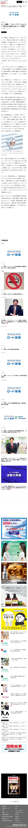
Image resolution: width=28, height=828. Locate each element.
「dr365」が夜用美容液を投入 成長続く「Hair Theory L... (18, 659)
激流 (3, 810)
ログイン (19, 1)
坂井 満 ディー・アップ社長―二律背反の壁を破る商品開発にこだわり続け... (18, 703)
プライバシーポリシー (19, 822)
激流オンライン (5, 812)
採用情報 (17, 814)
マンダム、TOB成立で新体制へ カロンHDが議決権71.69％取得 (18, 712)
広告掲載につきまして (19, 812)
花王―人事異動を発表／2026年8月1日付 (18, 668)
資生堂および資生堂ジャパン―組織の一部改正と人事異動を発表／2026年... (18, 694)
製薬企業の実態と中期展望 (7, 816)
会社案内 (17, 816)
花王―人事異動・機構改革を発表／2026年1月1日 (17, 677)
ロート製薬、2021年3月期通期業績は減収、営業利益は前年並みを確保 (13, 404)
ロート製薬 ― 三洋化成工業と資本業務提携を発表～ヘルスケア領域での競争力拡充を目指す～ (14, 431)
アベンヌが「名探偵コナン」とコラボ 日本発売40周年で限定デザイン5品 (18, 686)
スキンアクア (8, 28)
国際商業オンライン (6, 808)
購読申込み (17, 818)
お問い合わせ (17, 820)
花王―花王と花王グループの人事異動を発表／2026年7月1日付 (18, 641)
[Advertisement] (14, 224)
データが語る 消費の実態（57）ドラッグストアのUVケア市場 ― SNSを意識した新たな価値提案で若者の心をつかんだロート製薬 (14, 488)
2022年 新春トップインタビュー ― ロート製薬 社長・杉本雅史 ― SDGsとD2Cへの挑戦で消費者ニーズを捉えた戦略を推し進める (14, 460)
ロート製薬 (3, 28)
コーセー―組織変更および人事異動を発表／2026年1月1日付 (18, 650)
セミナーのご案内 (18, 810)
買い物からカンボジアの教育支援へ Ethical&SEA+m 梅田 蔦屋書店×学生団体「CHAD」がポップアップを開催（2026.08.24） (14, 734)
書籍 (16, 808)
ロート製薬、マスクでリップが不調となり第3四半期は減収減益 (14, 376)
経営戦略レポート (5, 818)
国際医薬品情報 (5, 814)
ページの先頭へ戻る (14, 801)
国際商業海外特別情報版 (7, 820)
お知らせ (17, 806)
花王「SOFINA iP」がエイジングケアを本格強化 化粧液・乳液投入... (18, 633)
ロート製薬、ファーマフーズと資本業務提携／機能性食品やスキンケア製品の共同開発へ (13, 267)
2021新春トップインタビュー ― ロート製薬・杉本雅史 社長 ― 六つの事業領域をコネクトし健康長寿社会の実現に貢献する (14, 322)
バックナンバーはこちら (14, 796)
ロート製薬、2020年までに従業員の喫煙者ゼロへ (12, 294)
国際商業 (4, 806)
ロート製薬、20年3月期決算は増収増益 (10, 349)
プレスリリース (5, 720)
